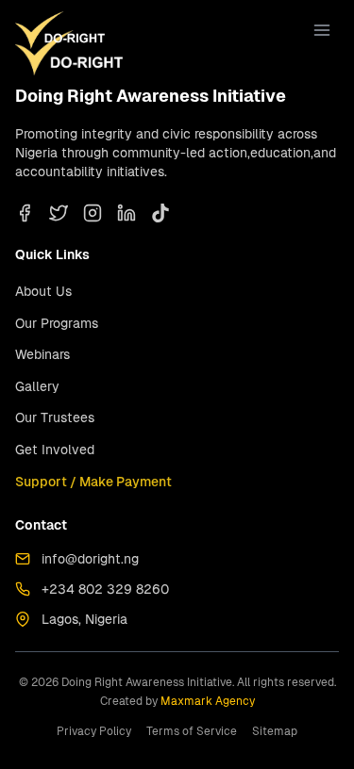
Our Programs (56, 323)
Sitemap (274, 731)
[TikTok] (160, 213)
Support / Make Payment (93, 481)
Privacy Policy (94, 731)
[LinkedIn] (126, 213)
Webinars (42, 354)
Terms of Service (191, 731)
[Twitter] (58, 213)
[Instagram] (92, 213)
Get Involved (54, 449)
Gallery (37, 386)
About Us (43, 291)
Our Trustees (54, 417)
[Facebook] (24, 213)
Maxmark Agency (207, 701)
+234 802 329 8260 (105, 589)
